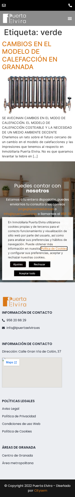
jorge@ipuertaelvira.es (36, 209)
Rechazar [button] (39, 264)
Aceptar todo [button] (27, 273)
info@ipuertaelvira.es (20, 214)
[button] (69, 18)
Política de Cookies (54, 248)
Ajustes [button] (18, 264)
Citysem (40, 490)
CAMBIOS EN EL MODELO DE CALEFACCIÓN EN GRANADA (29, 55)
